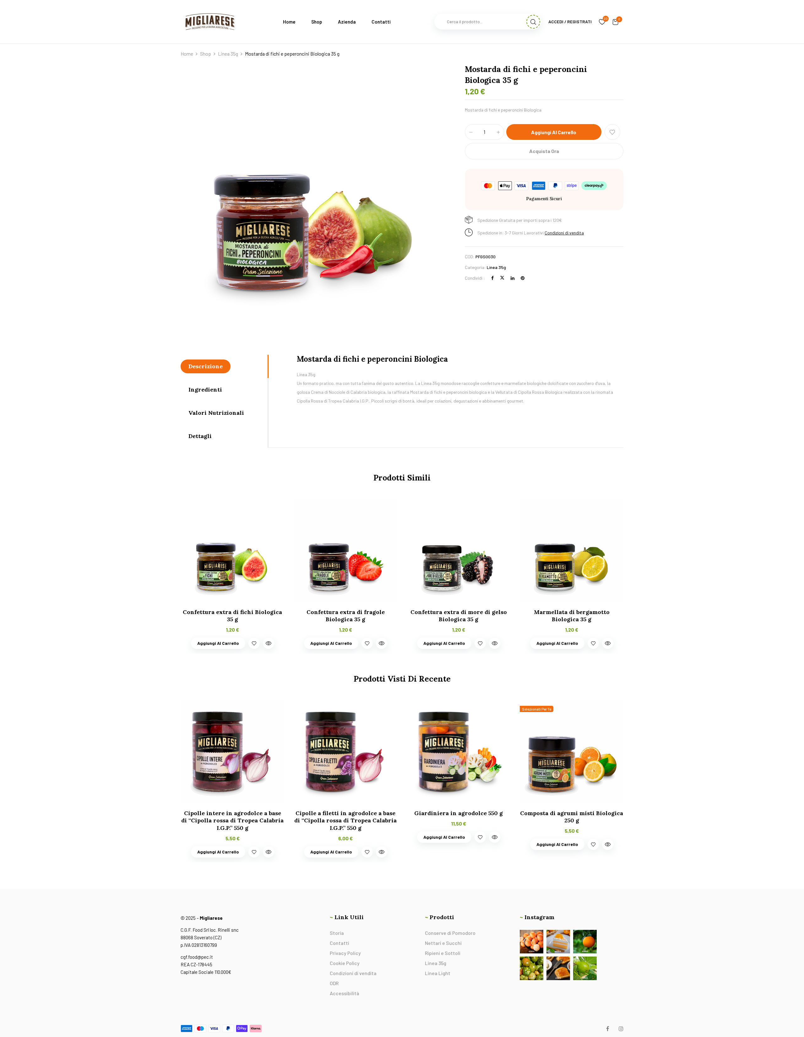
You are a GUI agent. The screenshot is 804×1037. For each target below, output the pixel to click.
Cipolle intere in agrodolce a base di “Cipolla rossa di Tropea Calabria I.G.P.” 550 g (232, 820)
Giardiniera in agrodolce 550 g (458, 813)
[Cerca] (533, 21)
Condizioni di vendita (564, 232)
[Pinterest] (522, 278)
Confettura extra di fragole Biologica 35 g (346, 615)
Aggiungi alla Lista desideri (612, 132)
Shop (205, 54)
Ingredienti (205, 389)
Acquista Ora (544, 151)
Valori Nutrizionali (216, 412)
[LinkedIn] (512, 278)
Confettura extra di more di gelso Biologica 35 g (458, 615)
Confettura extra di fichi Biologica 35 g (232, 615)
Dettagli (200, 436)
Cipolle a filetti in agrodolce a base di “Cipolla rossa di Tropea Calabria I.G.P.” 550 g (345, 820)
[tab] (224, 366)
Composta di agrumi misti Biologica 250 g (571, 816)
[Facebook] (492, 278)
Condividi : (475, 278)
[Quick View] (268, 643)
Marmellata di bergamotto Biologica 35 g (572, 615)
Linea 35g (228, 54)
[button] (615, 21)
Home (187, 54)
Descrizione (205, 366)
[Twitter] (502, 278)
